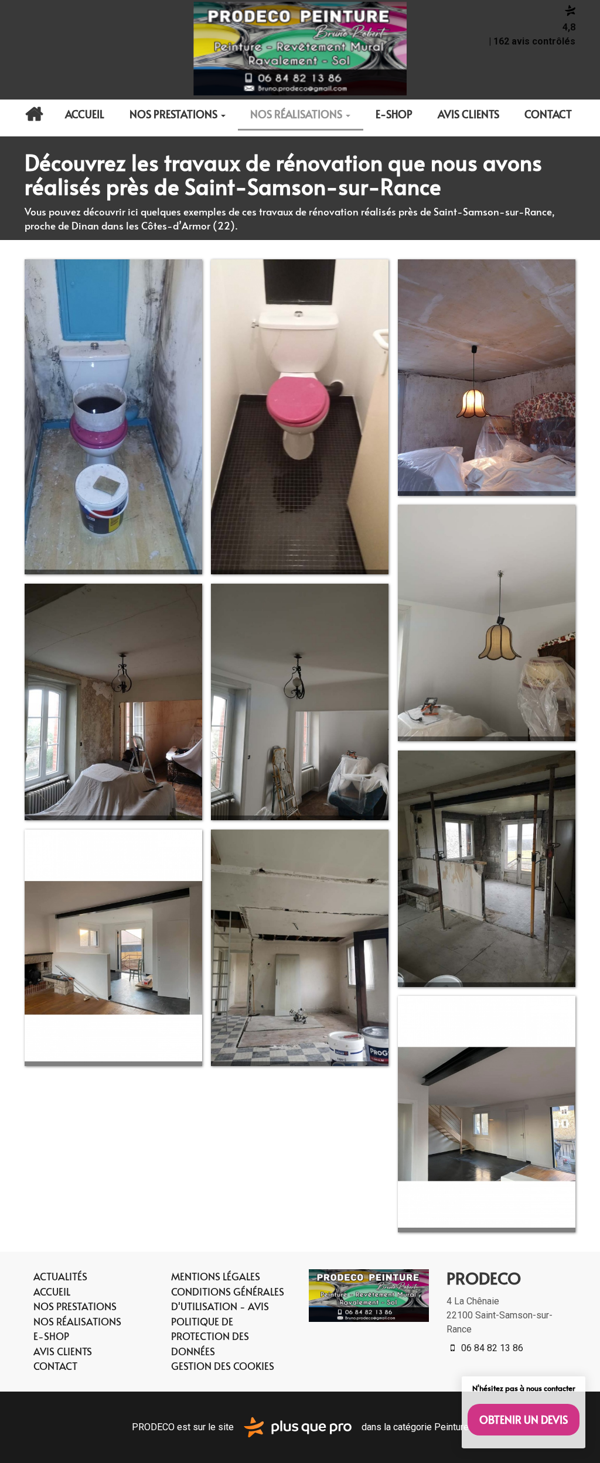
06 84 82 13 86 (491, 1348)
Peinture (451, 1426)
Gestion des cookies (222, 1366)
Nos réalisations (297, 114)
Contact (548, 114)
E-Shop (394, 114)
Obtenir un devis (523, 1419)
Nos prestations (174, 114)
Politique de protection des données (210, 1336)
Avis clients (468, 114)
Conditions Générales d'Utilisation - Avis (227, 1299)
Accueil (84, 114)
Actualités (34, 114)
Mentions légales (215, 1276)
